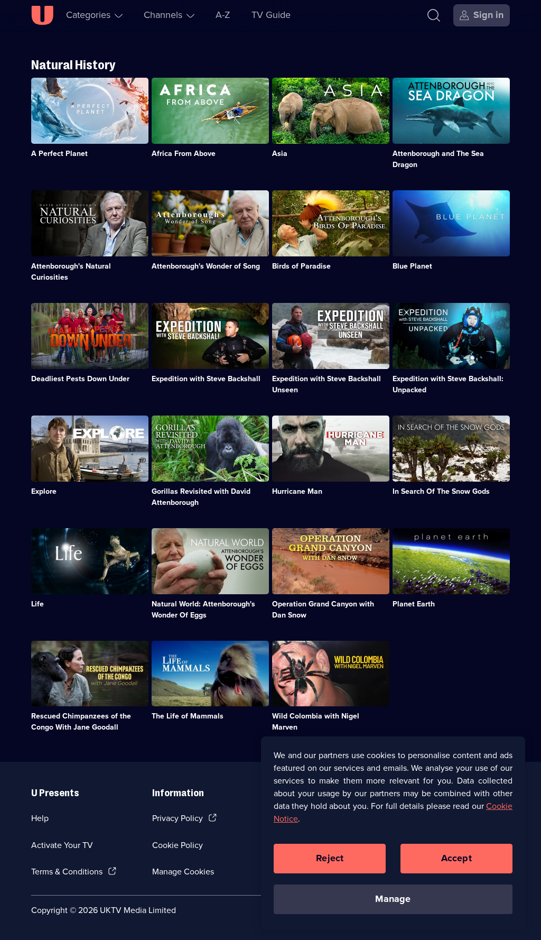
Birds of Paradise (301, 266)
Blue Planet (412, 266)
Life (37, 604)
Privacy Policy (177, 818)
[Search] (434, 15)
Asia (279, 153)
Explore (44, 491)
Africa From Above (184, 153)
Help (40, 818)
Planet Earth (414, 604)
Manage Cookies (183, 871)
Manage (393, 899)
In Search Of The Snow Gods (441, 491)
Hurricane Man (297, 491)
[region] (393, 832)
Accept (456, 858)
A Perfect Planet (59, 153)
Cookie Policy (177, 845)
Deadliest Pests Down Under (80, 378)
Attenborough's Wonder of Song (206, 266)
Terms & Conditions (66, 871)
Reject (329, 858)
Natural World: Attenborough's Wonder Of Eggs (203, 609)
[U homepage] (42, 15)
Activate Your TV (62, 845)
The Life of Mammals (187, 716)
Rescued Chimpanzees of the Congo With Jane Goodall (81, 722)
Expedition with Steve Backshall (206, 378)
